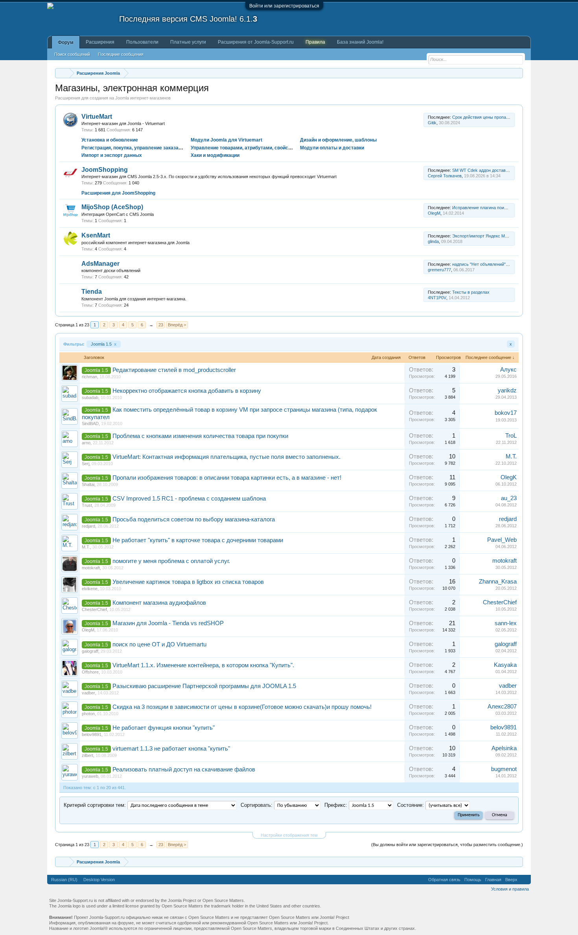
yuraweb (90, 776)
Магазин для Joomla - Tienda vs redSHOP (168, 623)
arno (86, 442)
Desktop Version (99, 879)
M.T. (511, 456)
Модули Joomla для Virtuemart (226, 140)
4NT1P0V (437, 297)
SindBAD (90, 423)
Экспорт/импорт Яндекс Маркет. (484, 236)
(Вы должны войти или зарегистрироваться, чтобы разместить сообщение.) (447, 844)
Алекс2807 (502, 706)
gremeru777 (439, 269)
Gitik (432, 122)
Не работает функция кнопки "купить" (163, 728)
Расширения (100, 42)
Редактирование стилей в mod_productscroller (174, 370)
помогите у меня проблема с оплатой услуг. (171, 561)
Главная (493, 879)
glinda (433, 241)
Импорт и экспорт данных (111, 155)
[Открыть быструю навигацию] (518, 72)
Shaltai (88, 484)
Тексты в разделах (471, 292)
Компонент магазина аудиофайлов (159, 603)
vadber (88, 692)
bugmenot (504, 769)
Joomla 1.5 (103, 344)
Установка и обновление (109, 140)
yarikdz (507, 390)
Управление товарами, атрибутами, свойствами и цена (254, 148)
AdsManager (100, 263)
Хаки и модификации (215, 155)
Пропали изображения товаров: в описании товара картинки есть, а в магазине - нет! (226, 478)
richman (89, 376)
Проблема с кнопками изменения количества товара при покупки (200, 436)
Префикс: (335, 805)
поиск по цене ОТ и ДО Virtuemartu (159, 644)
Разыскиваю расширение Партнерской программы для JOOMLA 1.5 (204, 686)
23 (160, 324)
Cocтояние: (410, 805)
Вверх (511, 879)
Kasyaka (505, 665)
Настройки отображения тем (289, 835)
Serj (85, 463)
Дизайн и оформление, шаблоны (338, 140)
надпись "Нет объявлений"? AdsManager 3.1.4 (498, 264)
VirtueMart (96, 116)
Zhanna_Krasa (498, 581)
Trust (87, 505)
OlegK (509, 477)
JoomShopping (104, 169)
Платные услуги (188, 42)
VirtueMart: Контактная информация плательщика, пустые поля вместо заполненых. (226, 457)
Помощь (472, 879)
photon (88, 713)
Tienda (91, 291)
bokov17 (506, 413)
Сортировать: (256, 805)
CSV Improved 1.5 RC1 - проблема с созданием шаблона (189, 498)
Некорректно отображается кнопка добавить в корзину (186, 391)
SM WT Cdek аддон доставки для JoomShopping (500, 170)
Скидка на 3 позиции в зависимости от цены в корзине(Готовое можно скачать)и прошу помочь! (242, 707)
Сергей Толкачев (445, 175)
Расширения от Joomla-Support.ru (256, 42)
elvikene (90, 588)
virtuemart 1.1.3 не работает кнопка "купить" (171, 748)
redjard (88, 526)
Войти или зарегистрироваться (284, 6)
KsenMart (95, 235)
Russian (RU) (64, 879)
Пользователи (142, 42)
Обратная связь (444, 879)
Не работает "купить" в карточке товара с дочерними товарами (197, 540)
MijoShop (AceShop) (112, 207)
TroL (511, 436)
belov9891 (91, 734)
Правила (315, 42)
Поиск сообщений (72, 54)
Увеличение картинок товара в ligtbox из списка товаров (188, 582)
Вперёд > (177, 324)
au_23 (509, 498)
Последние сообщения (121, 54)
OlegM (434, 213)
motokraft (91, 567)
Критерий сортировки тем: (95, 805)
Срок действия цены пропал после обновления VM (503, 117)
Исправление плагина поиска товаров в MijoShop (501, 207)
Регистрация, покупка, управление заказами (133, 148)
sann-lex (506, 623)
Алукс (508, 369)
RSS (419, 120)
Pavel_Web (502, 540)
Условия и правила (510, 889)
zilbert (87, 755)
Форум (66, 42)
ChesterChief (94, 609)
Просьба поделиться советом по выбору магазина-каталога (193, 519)
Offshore (90, 672)
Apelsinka (504, 748)
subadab (90, 397)
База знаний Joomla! (360, 42)
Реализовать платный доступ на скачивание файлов (183, 769)
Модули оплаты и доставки (332, 148)
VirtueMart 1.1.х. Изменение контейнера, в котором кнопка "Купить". (203, 665)
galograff (90, 651)
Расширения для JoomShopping (118, 193)
